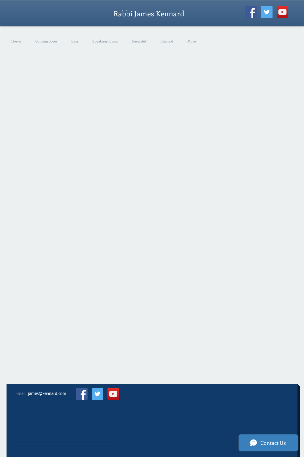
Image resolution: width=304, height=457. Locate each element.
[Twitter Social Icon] (267, 12)
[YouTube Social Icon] (282, 12)
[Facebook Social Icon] (251, 12)
